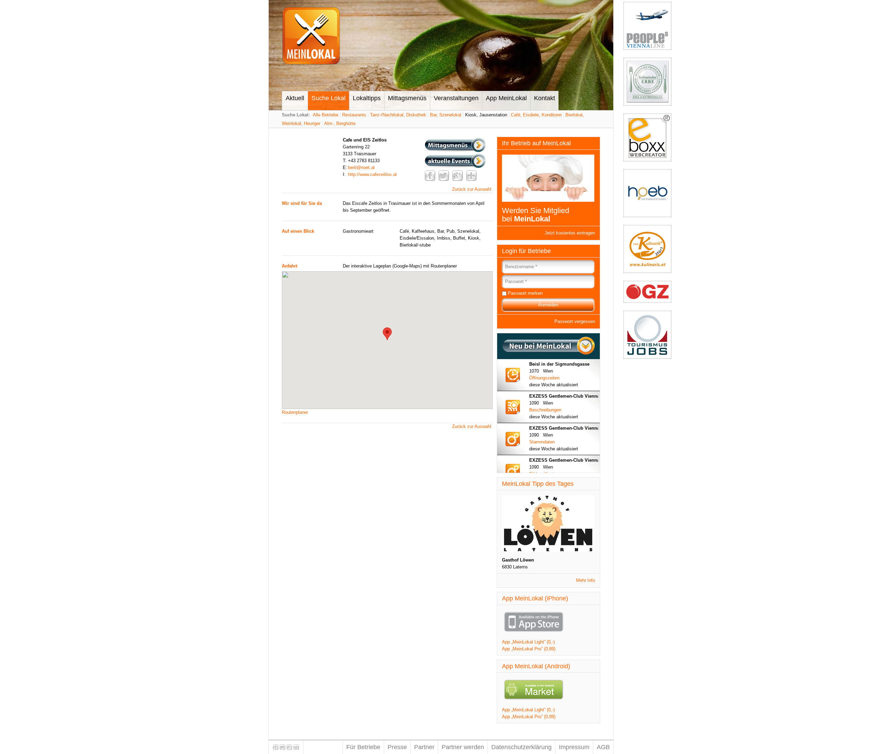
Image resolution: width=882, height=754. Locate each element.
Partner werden (463, 747)
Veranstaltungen (456, 98)
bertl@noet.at (361, 167)
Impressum (574, 747)
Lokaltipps (367, 98)
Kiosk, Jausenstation (486, 114)
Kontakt (544, 98)
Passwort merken (525, 293)
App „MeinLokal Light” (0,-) (528, 642)
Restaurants (354, 114)
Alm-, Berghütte (340, 123)
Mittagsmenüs (407, 98)
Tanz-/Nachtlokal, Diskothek (398, 114)
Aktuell (295, 98)
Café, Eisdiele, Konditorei (536, 114)
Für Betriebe (363, 747)
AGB (603, 747)
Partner (424, 747)
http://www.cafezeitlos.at (372, 174)
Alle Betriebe (325, 114)
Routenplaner (295, 412)
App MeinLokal (506, 98)
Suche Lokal (328, 98)
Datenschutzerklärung (521, 747)
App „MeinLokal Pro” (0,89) (528, 648)
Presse (397, 747)
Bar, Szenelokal (445, 114)
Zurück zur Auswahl (471, 189)
